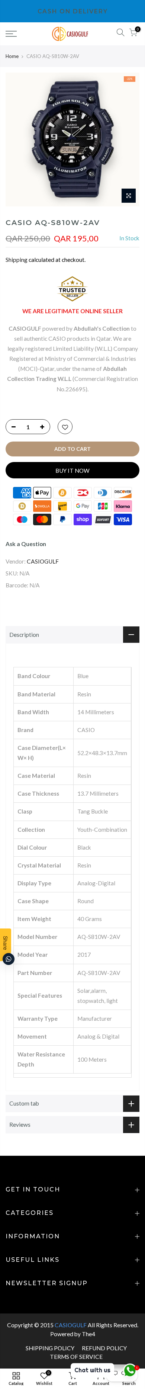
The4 (88, 1334)
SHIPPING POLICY (50, 1348)
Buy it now (72, 470)
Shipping (17, 259)
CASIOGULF (43, 561)
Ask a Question (26, 543)
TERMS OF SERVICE (76, 1356)
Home (12, 56)
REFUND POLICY (104, 1348)
